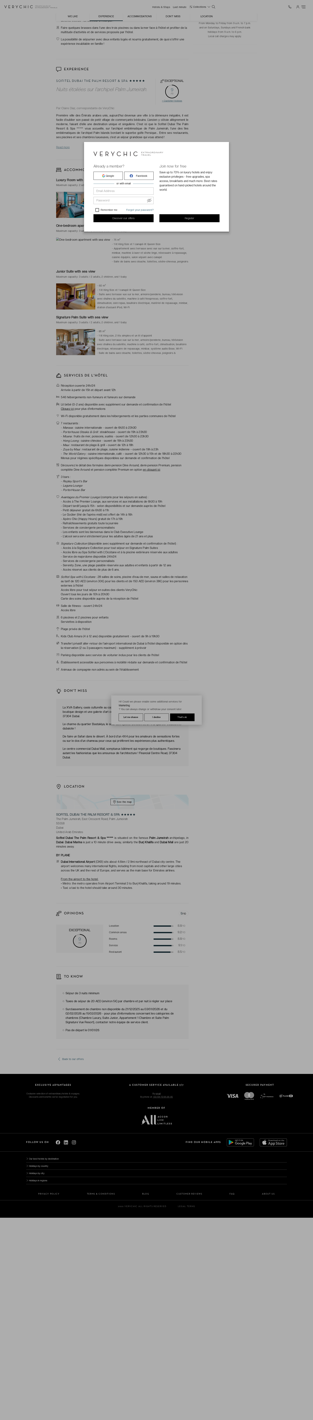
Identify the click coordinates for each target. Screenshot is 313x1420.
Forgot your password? (140, 209)
